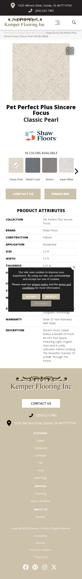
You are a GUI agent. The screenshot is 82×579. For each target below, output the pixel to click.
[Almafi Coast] (32, 165)
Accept (31, 296)
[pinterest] (35, 567)
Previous (6, 166)
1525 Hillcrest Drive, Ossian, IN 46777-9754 (45, 5)
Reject (51, 296)
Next (76, 166)
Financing (60, 194)
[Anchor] (49, 165)
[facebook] (26, 567)
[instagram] (45, 567)
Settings (41, 303)
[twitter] (54, 567)
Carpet (27, 32)
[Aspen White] (66, 165)
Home (7, 32)
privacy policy (40, 284)
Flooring (17, 32)
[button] (41, 403)
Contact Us (23, 194)
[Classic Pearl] (16, 165)
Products (39, 32)
